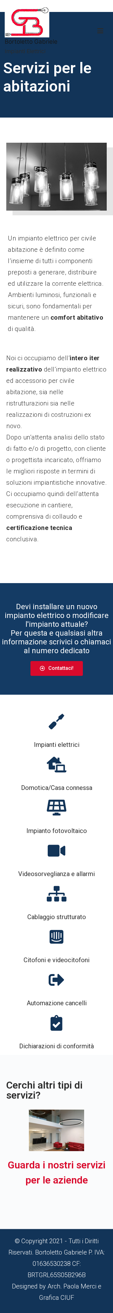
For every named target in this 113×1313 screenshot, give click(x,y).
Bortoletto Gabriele (31, 41)
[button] (56, 668)
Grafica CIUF (56, 1297)
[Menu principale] (100, 31)
